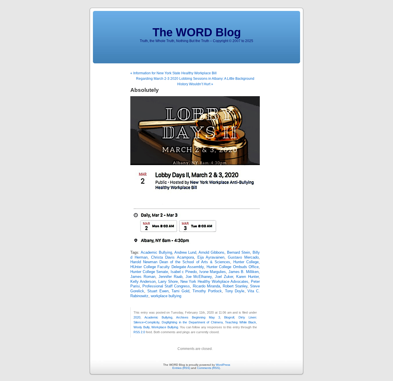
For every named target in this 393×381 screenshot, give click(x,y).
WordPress (223, 364)
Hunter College (246, 262)
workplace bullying (166, 296)
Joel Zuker (224, 277)
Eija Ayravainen (210, 257)
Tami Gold (180, 291)
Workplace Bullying (164, 327)
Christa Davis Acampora (172, 257)
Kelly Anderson (143, 282)
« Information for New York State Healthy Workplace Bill (173, 73)
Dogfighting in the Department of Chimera (192, 322)
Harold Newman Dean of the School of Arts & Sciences (180, 262)
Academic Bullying (156, 253)
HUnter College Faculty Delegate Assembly (167, 267)
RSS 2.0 (139, 332)
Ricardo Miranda (206, 286)
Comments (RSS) (208, 367)
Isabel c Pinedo (184, 272)
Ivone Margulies (212, 272)
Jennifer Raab (170, 277)
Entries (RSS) (181, 367)
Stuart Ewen (158, 291)
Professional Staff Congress (166, 286)
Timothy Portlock (207, 291)
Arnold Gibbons (211, 253)
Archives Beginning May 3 (198, 317)
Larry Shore (168, 282)
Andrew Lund (185, 253)
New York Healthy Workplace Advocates (214, 282)
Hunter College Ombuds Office (233, 267)
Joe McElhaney (199, 277)
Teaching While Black (240, 322)
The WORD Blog (196, 32)
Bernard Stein (238, 253)
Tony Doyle (235, 291)
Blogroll (229, 317)
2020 (136, 317)
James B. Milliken (243, 272)
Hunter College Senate (149, 272)
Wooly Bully (141, 327)
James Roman (142, 277)
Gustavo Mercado (243, 257)
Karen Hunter (247, 277)
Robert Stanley (235, 286)
